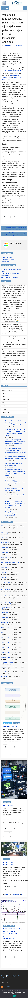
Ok (14, 995)
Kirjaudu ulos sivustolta (8, 259)
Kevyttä (4, 393)
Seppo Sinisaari (14, 755)
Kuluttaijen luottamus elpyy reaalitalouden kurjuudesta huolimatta (14, 234)
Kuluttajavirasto (14, 76)
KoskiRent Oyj (5, 543)
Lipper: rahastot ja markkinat (9, 277)
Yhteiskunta (5, 412)
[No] (26, 993)
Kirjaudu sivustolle (6, 257)
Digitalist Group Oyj (6, 608)
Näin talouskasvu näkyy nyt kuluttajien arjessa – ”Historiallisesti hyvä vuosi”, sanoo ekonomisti (15, 442)
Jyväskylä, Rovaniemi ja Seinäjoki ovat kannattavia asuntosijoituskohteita (15, 228)
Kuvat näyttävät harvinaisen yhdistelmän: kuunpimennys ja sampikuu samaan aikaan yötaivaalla (15, 450)
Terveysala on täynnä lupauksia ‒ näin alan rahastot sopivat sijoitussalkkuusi (16, 514)
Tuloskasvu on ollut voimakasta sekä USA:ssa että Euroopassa (13, 363)
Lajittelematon (6, 400)
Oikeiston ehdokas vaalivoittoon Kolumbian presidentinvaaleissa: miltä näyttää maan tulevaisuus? (16, 423)
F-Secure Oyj (4, 526)
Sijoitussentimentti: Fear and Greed (11, 269)
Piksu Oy (3, 976)
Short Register (5, 275)
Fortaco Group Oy (6, 558)
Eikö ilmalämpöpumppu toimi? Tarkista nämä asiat (13, 464)
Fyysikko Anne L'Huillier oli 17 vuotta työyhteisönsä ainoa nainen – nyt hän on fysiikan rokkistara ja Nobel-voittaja (15, 432)
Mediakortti (4, 978)
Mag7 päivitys (8, 805)
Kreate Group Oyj (6, 603)
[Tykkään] (3, 48)
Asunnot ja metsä (7, 390)
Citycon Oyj (4, 533)
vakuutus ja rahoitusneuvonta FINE (12, 71)
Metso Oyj (4, 667)
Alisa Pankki (4, 677)
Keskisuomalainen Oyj (7, 662)
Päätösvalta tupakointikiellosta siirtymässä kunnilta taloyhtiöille (14, 489)
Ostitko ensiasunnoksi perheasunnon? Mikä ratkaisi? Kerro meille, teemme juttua (15, 482)
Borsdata (3, 271)
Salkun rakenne (6, 403)
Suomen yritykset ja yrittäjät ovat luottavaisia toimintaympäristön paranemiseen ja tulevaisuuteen (13, 933)
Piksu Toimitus (14, 965)
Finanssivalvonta (7, 78)
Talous (4, 409)
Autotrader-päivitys (10, 726)
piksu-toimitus (19, 45)
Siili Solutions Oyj (6, 628)
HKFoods (3, 572)
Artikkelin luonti (5, 261)
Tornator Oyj (4, 623)
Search (25, 8)
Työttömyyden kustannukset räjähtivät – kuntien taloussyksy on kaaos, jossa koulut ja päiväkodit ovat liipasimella (15, 472)
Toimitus (9, 976)
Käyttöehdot (16, 976)
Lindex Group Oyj (6, 582)
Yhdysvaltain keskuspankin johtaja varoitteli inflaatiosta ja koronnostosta (16, 458)
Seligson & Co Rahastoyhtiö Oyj (10, 563)
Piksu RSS (7, 987)
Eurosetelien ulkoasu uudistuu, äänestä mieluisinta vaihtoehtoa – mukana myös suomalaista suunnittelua (15, 504)
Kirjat (3, 397)
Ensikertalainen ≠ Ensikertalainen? (9, 863)
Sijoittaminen (5, 406)
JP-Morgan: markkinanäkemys (10, 273)
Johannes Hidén (15, 894)
